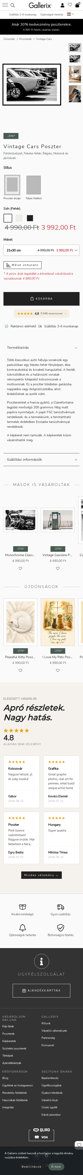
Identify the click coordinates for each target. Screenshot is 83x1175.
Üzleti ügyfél (49, 1107)
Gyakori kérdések (52, 1093)
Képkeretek (9, 1041)
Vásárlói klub (50, 1100)
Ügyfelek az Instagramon (17, 1085)
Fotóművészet (12, 153)
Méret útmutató (25, 265)
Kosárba (44, 299)
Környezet (48, 1045)
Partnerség (48, 1038)
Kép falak (8, 1026)
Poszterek (8, 1034)
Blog (5, 1078)
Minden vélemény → (41, 875)
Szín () (11, 208)
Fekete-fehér (32, 153)
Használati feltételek (15, 1100)
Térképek (7, 1056)
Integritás (8, 1107)
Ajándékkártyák (44, 990)
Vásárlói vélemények (54, 1031)
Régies (47, 153)
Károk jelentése (51, 1115)
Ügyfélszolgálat (51, 1085)
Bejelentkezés (50, 1078)
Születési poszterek (14, 1048)
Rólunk (46, 1023)
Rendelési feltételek (14, 1093)
